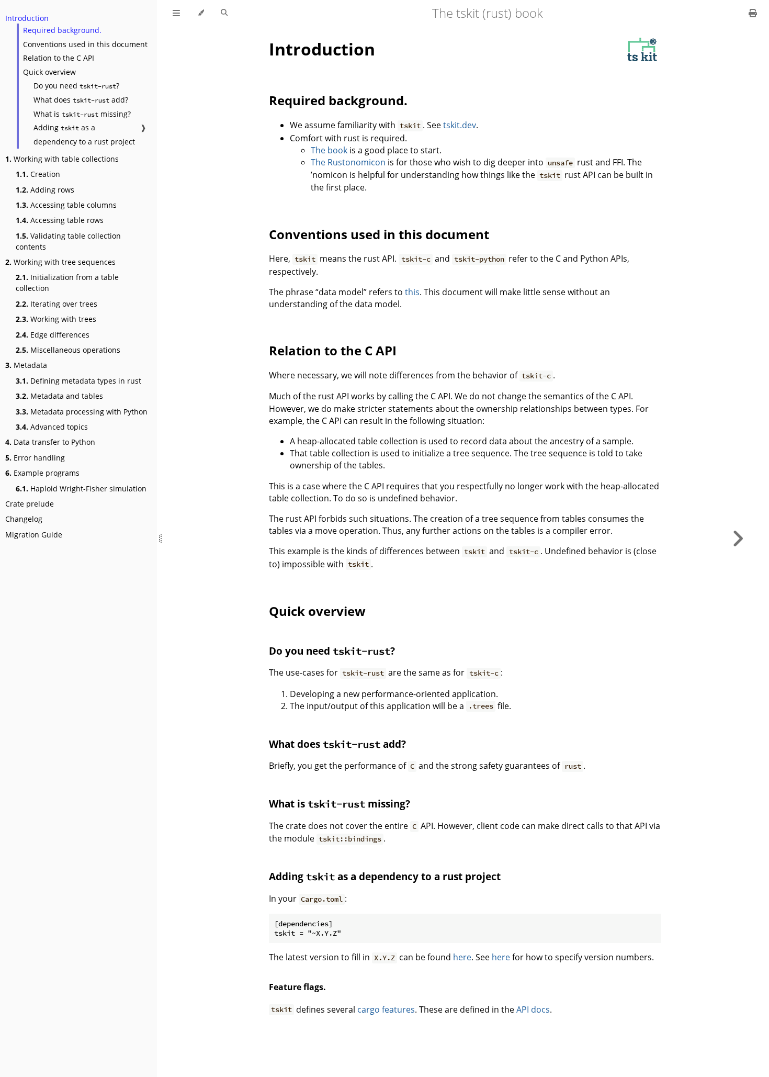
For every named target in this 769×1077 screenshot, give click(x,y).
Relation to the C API (58, 58)
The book (329, 150)
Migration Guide (33, 535)
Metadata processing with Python (82, 412)
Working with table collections (62, 159)
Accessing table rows (60, 220)
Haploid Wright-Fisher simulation (81, 488)
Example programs (42, 473)
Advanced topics (52, 427)
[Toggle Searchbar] (224, 13)
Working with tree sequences (60, 262)
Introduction (27, 18)
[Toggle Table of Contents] (176, 13)
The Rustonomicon (348, 162)
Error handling (35, 458)
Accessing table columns (66, 205)
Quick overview (49, 72)
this (412, 292)
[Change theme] (200, 13)
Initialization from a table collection (67, 282)
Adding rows (45, 190)
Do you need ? (76, 86)
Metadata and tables (59, 396)
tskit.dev (459, 125)
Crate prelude (29, 504)
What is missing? (82, 114)
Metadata (26, 365)
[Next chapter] (737, 538)
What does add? (80, 100)
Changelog (23, 519)
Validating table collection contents (68, 241)
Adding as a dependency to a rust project (84, 134)
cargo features (386, 1009)
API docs (533, 1009)
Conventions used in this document (85, 44)
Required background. (62, 30)
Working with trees (56, 319)
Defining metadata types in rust (78, 381)
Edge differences (52, 335)
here (462, 957)
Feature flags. (297, 987)
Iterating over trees (56, 304)
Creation (38, 174)
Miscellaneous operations (68, 350)
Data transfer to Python (50, 442)
